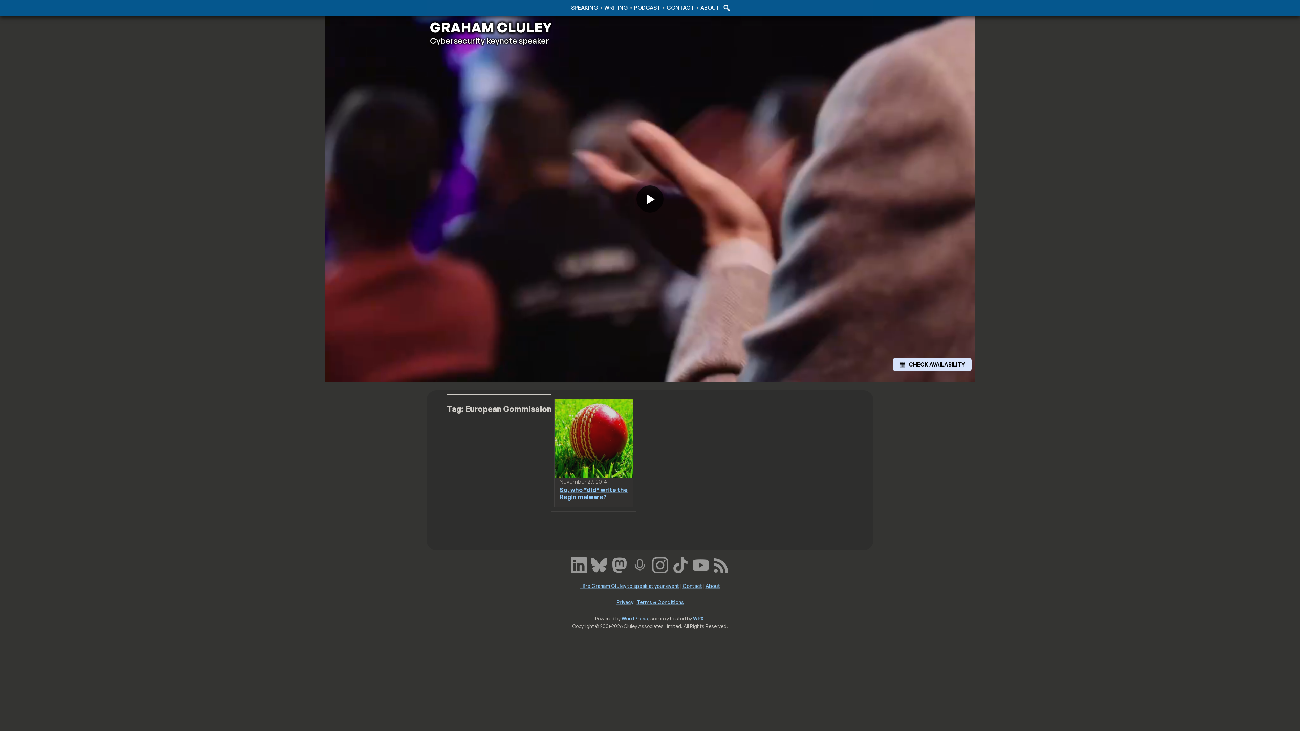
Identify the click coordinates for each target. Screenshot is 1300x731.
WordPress (635, 618)
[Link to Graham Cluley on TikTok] (680, 564)
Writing (616, 7)
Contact (680, 7)
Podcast (647, 7)
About (709, 7)
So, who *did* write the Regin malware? (594, 493)
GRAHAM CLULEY (491, 27)
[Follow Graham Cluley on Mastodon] (619, 564)
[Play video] (650, 199)
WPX (698, 618)
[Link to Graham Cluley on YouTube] (701, 564)
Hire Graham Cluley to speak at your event (629, 586)
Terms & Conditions (660, 602)
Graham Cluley (456, 7)
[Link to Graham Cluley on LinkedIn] (579, 564)
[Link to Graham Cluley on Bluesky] (599, 564)
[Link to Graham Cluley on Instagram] (660, 564)
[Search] (725, 7)
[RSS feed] (721, 564)
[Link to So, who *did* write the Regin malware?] (594, 438)
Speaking (584, 7)
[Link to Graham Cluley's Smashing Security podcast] (640, 564)
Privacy (624, 602)
